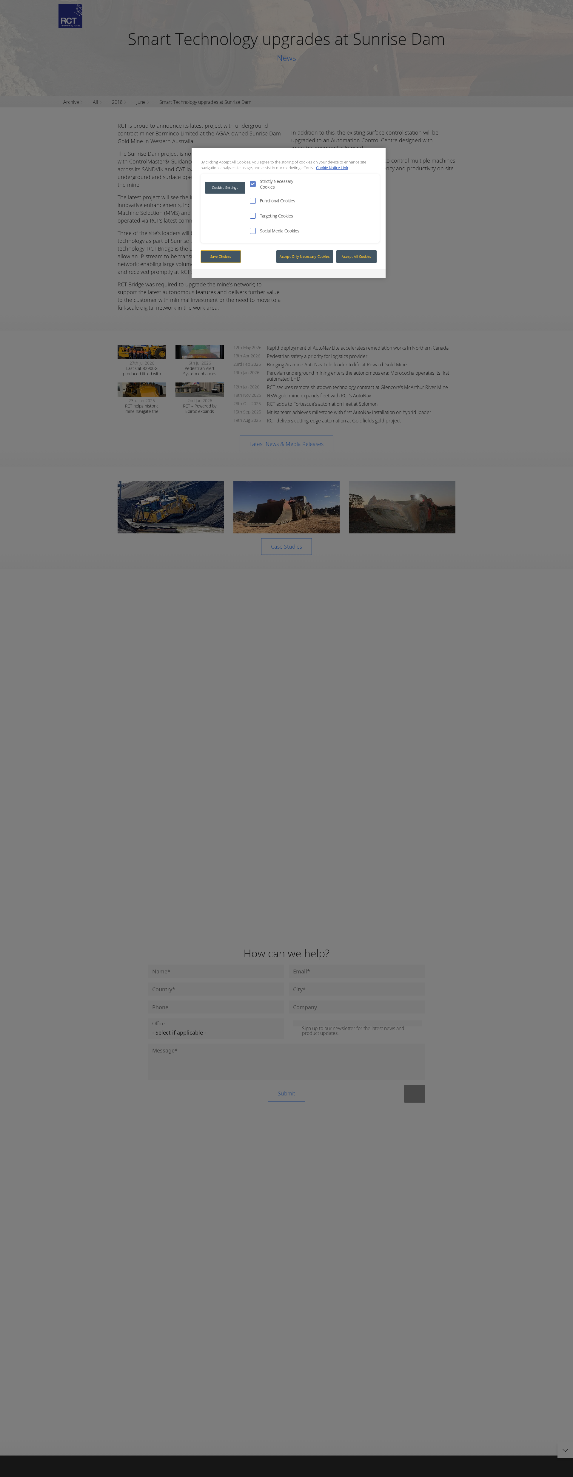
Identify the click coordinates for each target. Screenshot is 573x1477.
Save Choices (220, 256)
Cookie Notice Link (332, 167)
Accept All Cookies (356, 256)
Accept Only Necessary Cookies (305, 256)
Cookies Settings (225, 187)
